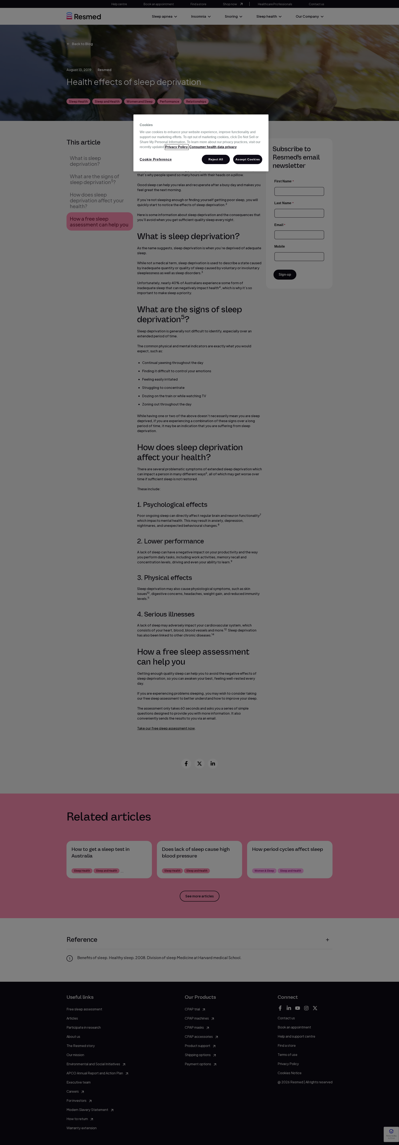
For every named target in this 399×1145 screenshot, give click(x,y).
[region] (200, 142)
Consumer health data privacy (213, 147)
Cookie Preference (156, 159)
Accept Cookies (247, 159)
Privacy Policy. (176, 147)
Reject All (215, 159)
